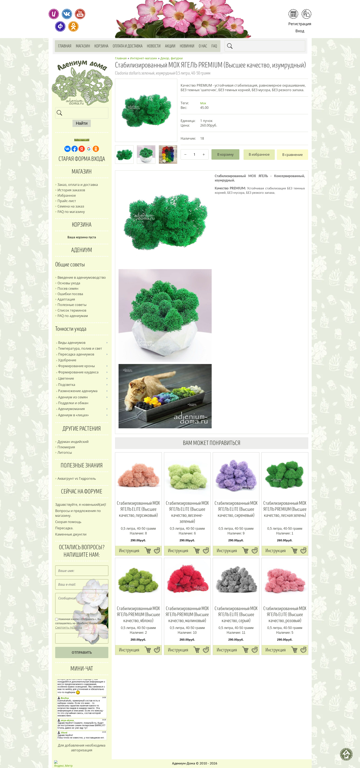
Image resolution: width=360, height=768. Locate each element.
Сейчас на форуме (81, 491)
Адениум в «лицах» (73, 415)
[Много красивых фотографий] (54, 14)
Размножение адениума (78, 391)
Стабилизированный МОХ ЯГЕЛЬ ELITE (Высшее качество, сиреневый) (236, 509)
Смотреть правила (68, 627)
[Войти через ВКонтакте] (67, 149)
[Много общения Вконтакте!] (67, 14)
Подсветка (66, 384)
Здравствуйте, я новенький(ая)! (80, 504)
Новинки (187, 46)
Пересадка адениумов (76, 354)
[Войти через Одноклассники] (96, 149)
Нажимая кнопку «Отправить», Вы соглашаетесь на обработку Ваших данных (81, 623)
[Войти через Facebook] (74, 149)
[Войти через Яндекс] (82, 149)
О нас (203, 46)
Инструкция (129, 551)
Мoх (203, 103)
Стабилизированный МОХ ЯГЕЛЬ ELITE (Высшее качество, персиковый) (138, 509)
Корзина (101, 46)
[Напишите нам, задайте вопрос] (306, 14)
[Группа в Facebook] (60, 26)
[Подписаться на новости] (293, 14)
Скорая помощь (68, 521)
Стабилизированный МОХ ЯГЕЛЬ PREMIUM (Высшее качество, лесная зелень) (284, 509)
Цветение (66, 378)
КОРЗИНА (81, 225)
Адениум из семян (73, 397)
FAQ (214, 46)
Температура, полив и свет (80, 348)
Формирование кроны (76, 366)
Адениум (81, 250)
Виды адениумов (71, 342)
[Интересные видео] (80, 14)
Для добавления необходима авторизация (81, 747)
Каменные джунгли (70, 534)
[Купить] (147, 550)
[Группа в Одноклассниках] (73, 26)
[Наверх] (348, 756)
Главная (64, 46)
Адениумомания (71, 408)
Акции (170, 46)
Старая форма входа (82, 159)
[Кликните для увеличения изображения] (146, 109)
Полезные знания (82, 465)
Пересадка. (64, 528)
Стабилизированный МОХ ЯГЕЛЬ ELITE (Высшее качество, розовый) (284, 614)
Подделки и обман (73, 403)
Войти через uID (81, 140)
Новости (154, 46)
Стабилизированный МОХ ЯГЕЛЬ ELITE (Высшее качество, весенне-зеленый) (187, 512)
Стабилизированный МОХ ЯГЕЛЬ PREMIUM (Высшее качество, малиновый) (187, 614)
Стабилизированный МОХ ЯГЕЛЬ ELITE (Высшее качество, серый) (236, 614)
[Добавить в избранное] (259, 154)
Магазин (83, 46)
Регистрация (299, 23)
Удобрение (67, 360)
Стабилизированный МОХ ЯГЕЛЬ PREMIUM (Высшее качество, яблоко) (138, 614)
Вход (299, 30)
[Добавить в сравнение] (292, 154)
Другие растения (81, 428)
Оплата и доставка (127, 46)
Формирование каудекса (78, 372)
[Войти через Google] (89, 149)
